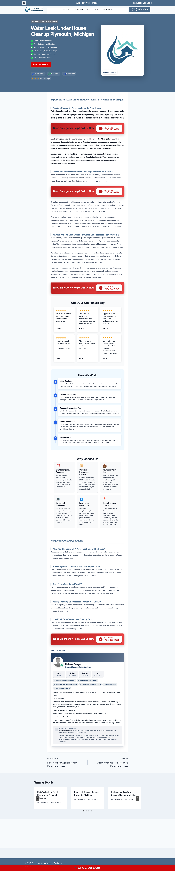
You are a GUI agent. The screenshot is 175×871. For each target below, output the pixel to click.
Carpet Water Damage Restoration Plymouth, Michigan (112, 762)
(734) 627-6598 (140, 9)
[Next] (137, 798)
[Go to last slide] (37, 798)
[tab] (83, 810)
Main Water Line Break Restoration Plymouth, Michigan (47, 795)
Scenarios (80, 9)
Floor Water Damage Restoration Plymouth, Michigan (62, 762)
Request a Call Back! (142, 3)
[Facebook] (24, 3)
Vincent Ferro (44, 803)
